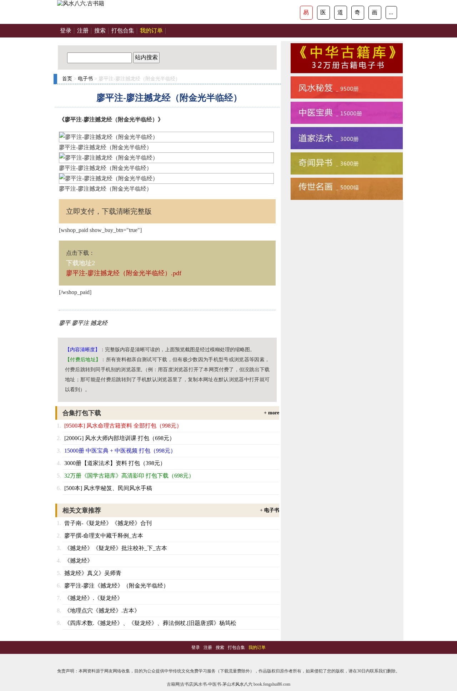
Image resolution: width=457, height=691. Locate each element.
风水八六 (243, 684)
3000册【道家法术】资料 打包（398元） (115, 463)
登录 (65, 30)
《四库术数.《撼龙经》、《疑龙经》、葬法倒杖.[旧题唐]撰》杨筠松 (150, 623)
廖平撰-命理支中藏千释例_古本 (103, 536)
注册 (83, 30)
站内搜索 (146, 57)
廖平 (64, 323)
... (391, 12)
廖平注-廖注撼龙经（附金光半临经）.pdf (123, 273)
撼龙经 (98, 323)
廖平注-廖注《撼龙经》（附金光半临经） (116, 585)
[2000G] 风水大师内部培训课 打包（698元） (119, 438)
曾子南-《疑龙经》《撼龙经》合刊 (108, 523)
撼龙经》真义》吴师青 (92, 573)
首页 (67, 78)
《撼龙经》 (78, 561)
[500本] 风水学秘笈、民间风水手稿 (108, 488)
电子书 (85, 78)
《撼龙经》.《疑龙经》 (93, 598)
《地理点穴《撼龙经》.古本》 (102, 610)
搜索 (100, 30)
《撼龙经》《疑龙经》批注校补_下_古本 (115, 548)
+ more (271, 412)
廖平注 (80, 323)
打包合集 (122, 30)
